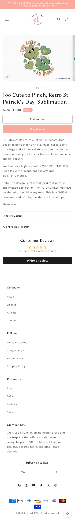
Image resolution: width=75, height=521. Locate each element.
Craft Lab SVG (31, 513)
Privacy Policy (15, 350)
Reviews (12, 404)
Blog (9, 388)
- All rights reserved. (49, 513)
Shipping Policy (16, 366)
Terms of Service (17, 342)
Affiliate (11, 312)
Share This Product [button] (17, 226)
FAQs (10, 396)
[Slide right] (45, 88)
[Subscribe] (56, 472)
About (10, 296)
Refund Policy (15, 358)
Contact (12, 320)
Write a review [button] (37, 260)
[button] (7, 19)
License (11, 304)
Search (11, 412)
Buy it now (37, 129)
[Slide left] (30, 88)
